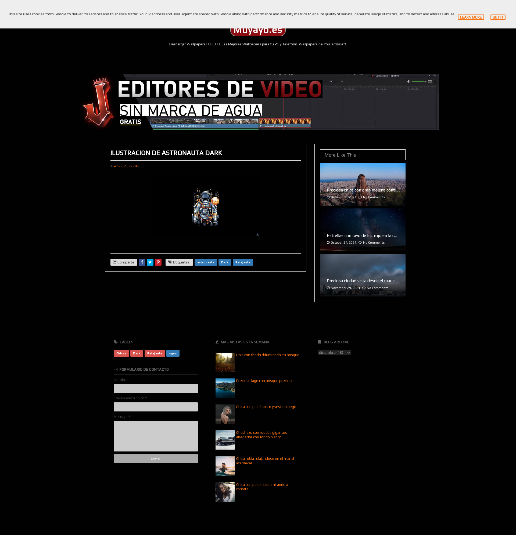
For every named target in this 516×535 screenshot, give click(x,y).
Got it (498, 17)
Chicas (121, 353)
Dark (225, 262)
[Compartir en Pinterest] (158, 262)
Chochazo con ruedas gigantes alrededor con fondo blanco (261, 434)
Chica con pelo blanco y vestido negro (267, 406)
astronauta (205, 262)
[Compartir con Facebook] (142, 262)
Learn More (471, 17)
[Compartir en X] (150, 262)
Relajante (242, 262)
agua (173, 353)
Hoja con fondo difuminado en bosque (267, 355)
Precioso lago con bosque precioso (264, 380)
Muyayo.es (258, 29)
